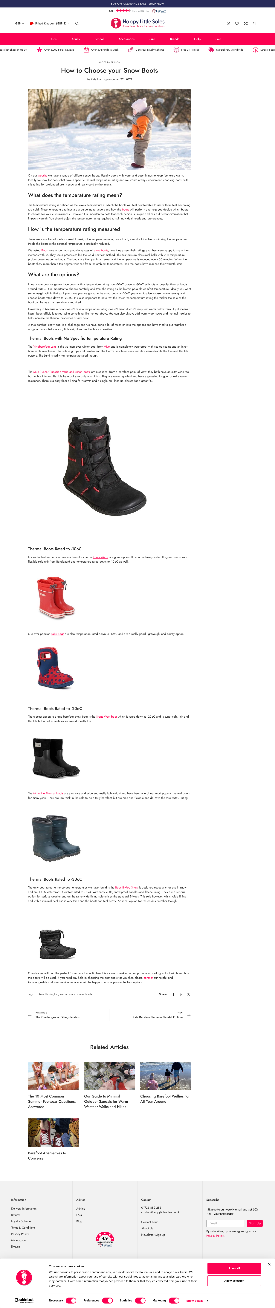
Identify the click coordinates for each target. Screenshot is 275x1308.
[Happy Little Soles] (137, 23)
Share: (163, 994)
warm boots (67, 994)
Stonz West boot (106, 716)
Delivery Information (23, 1208)
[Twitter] (188, 994)
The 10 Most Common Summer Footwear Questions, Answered (52, 1101)
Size (152, 39)
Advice (80, 1208)
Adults (75, 39)
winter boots (84, 994)
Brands (174, 39)
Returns (15, 1215)
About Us (147, 1228)
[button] (137, 10)
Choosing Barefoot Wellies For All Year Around (165, 1099)
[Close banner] (269, 1264)
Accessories (127, 39)
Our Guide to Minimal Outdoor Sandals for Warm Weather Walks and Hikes (106, 1101)
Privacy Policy (20, 1234)
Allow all (234, 1268)
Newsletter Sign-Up (153, 1235)
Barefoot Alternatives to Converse (47, 1155)
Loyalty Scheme (21, 1221)
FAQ (79, 1215)
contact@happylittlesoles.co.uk (160, 1212)
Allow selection (234, 1280)
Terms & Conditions (23, 1227)
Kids (53, 39)
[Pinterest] (181, 994)
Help (197, 39)
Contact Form (149, 1222)
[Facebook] (173, 994)
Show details (194, 1300)
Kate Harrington (48, 994)
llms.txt (15, 1246)
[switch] (107, 1301)
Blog (79, 1221)
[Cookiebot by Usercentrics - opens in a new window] (24, 1301)
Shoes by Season (109, 62)
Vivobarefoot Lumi (44, 346)
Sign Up (255, 1223)
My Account (18, 1240)
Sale (218, 39)
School (99, 39)
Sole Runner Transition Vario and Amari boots (61, 372)
